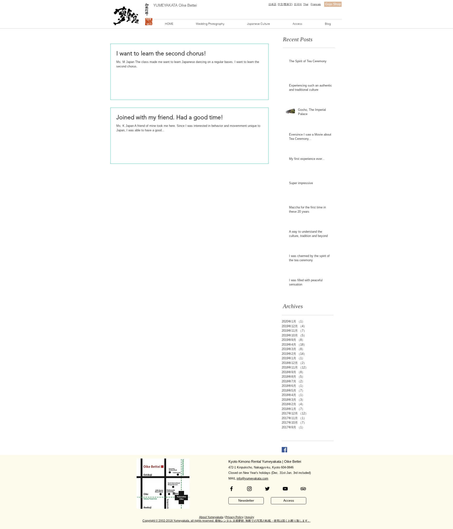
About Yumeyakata (211, 517)
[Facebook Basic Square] (284, 449)
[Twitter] (267, 489)
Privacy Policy (234, 517)
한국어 (298, 4)
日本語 (272, 4)
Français (316, 4)
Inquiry (249, 517)
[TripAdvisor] (303, 489)
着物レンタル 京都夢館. (230, 520)
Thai (305, 4)
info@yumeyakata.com (252, 478)
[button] (210, 23)
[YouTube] (285, 489)
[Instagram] (249, 489)
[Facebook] (231, 489)
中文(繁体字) (285, 4)
